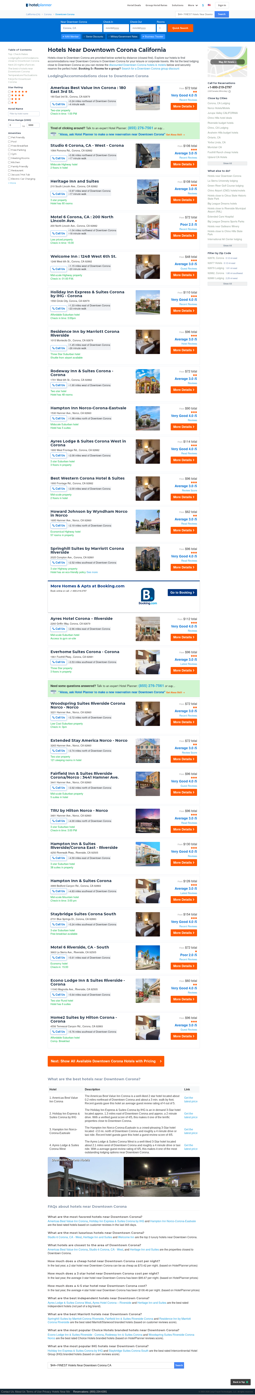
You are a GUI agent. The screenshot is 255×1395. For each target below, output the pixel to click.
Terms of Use (34, 1391)
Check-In (108, 21)
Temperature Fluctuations (22, 75)
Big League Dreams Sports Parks (226, 221)
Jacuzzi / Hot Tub (20, 174)
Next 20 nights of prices (21, 64)
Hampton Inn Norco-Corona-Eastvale (88, 408)
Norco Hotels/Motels (219, 108)
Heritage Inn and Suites (74, 181)
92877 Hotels (215, 262)
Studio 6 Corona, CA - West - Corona (87, 145)
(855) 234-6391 (98, 1391)
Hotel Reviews (189, 343)
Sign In (222, 5)
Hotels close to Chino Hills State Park (225, 232)
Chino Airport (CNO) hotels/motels (226, 190)
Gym (13, 153)
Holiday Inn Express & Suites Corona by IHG (116, 1221)
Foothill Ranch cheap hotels (223, 152)
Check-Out (136, 21)
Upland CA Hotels (217, 157)
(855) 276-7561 (140, 127)
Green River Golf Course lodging (226, 185)
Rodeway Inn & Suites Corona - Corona (81, 373)
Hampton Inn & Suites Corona (81, 881)
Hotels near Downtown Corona (224, 176)
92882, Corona (216, 273)
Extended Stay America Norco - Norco (89, 740)
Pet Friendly (18, 137)
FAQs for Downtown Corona (19, 80)
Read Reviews (189, 453)
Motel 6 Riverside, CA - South (79, 947)
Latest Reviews (188, 663)
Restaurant (17, 170)
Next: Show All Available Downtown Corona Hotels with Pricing (103, 1060)
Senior (94, 36)
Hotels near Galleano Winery (223, 226)
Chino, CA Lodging (218, 127)
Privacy (46, 1391)
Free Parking (18, 149)
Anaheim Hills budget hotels (223, 132)
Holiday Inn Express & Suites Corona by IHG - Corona (87, 294)
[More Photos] (148, 109)
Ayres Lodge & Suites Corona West (69, 1303)
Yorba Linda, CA (217, 142)
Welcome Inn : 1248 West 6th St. (83, 256)
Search (222, 14)
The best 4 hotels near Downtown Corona (20, 70)
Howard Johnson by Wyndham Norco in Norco (89, 513)
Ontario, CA (214, 137)
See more (92, 572)
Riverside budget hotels (220, 122)
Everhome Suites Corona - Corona (84, 652)
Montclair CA (215, 147)
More (191, 5)
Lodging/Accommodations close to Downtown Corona (23, 59)
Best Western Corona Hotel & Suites (87, 478)
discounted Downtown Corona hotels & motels (137, 65)
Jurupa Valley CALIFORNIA (223, 113)
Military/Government (124, 36)
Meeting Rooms (20, 158)
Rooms (161, 21)
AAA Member (72, 36)
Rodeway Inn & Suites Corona (123, 1335)
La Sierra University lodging (223, 180)
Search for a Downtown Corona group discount (150, 68)
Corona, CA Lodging (219, 103)
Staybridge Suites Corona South (83, 914)
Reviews (192, 193)
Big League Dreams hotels (222, 203)
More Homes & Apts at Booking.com (87, 586)
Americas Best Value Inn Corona (68, 1221)
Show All (227, 163)
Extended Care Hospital (221, 216)
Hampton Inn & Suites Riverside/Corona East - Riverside (84, 846)
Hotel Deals (134, 5)
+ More (12, 183)
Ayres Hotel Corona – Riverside (81, 619)
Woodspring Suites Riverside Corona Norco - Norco (87, 705)
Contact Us (7, 1391)
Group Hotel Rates (156, 5)
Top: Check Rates (18, 54)
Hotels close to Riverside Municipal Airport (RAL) (227, 210)
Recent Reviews (188, 99)
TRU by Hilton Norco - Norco (79, 811)
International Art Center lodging (225, 239)
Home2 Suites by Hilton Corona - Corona (83, 1019)
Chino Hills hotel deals (220, 117)
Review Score (189, 490)
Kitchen (15, 162)
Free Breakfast (19, 145)
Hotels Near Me (61, 1391)
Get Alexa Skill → (175, 134)
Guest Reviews (189, 268)
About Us (20, 1391)
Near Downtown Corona (74, 21)
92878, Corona (216, 257)
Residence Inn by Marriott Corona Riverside (84, 333)
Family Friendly (19, 166)
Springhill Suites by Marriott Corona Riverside (87, 550)
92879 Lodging (216, 268)
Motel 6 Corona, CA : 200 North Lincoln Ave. (81, 219)
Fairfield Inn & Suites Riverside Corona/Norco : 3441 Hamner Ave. (84, 775)
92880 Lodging (216, 278)
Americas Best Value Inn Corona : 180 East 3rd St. (88, 90)
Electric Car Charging (23, 178)
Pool (13, 141)
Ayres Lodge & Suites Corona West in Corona (88, 443)
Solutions (177, 5)
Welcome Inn (126, 1237)
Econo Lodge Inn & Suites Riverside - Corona (87, 982)
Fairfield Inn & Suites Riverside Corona (129, 1319)
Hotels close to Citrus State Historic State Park (227, 197)
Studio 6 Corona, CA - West (65, 1237)
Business (154, 36)
